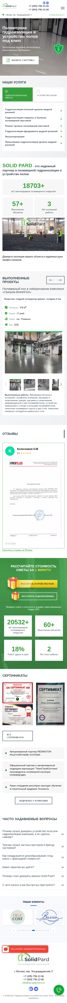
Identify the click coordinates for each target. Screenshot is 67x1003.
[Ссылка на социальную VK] (36, 989)
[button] (51, 280)
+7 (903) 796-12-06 (39, 9)
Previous (62, 376)
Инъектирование (15, 136)
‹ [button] (13, 930)
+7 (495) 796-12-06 (39, 6)
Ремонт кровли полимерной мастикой (27, 126)
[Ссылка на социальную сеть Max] (44, 3)
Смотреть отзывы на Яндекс (17, 550)
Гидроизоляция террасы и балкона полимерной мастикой (25, 119)
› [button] (53, 930)
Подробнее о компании (33, 801)
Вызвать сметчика (23, 60)
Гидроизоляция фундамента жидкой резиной (31, 131)
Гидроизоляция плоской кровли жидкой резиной (28, 111)
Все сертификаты (15, 736)
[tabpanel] (33, 352)
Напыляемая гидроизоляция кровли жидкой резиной (31, 143)
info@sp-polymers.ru (57, 15)
